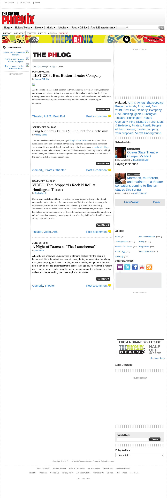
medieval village (101, 147)
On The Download (147, 237)
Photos (7, 33)
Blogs (6, 27)
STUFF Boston (94, 468)
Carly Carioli (40, 193)
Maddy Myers (41, 135)
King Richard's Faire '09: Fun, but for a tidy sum (70, 130)
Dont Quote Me (146, 251)
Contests (31, 33)
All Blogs (36, 66)
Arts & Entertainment (102, 27)
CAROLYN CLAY (140, 193)
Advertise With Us (83, 473)
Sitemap (110, 473)
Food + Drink (78, 27)
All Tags (52, 66)
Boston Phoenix (43, 468)
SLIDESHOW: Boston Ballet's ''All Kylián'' (14, 60)
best (147, 106)
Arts (55, 231)
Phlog (44, 66)
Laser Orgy (120, 251)
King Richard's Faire (142, 121)
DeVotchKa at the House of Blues (14, 53)
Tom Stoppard (124, 133)
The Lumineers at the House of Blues (14, 67)
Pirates (49, 170)
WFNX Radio (25, 3)
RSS (118, 473)
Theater (37, 116)
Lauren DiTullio (42, 79)
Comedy (37, 170)
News (38, 27)
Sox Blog (119, 257)
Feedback (134, 473)
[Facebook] (134, 269)
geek (137, 114)
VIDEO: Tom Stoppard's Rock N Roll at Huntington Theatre (63, 187)
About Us (33, 473)
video (47, 231)
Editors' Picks (22, 27)
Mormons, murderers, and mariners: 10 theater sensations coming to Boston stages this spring (139, 183)
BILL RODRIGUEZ (140, 160)
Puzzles (42, 33)
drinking (127, 114)
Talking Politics (122, 241)
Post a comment (96, 116)
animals (131, 106)
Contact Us (54, 473)
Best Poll (59, 116)
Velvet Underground (148, 133)
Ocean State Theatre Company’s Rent (142, 154)
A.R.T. (48, 116)
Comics (52, 33)
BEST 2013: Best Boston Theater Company (66, 75)
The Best (63, 33)
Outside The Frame (123, 247)
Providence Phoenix (77, 468)
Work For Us (98, 473)
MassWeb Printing (123, 468)
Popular (157, 202)
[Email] (120, 269)
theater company (147, 129)
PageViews (144, 247)
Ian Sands (39, 250)
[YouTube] (142, 269)
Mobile (125, 473)
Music (50, 27)
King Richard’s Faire (78, 140)
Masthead (43, 473)
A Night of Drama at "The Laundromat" (64, 246)
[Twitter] (127, 269)
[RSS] (149, 269)
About (37, 3)
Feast (117, 237)
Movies (62, 27)
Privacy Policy (67, 473)
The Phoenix (9, 3)
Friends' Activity (132, 202)
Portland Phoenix (59, 468)
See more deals (158, 358)
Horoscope (19, 33)
